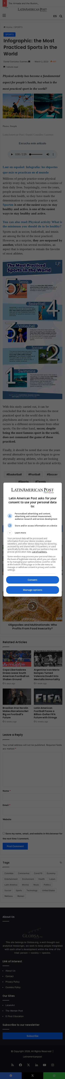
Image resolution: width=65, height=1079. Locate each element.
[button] (33, 532)
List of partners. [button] (39, 551)
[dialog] (32, 540)
